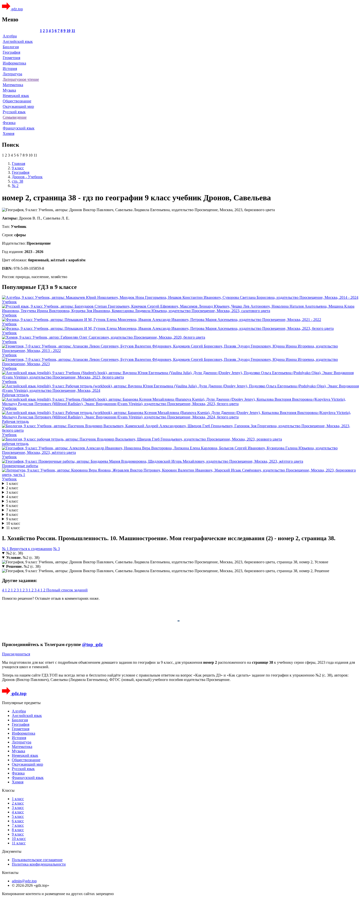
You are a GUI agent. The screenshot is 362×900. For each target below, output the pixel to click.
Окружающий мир (18, 106)
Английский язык (18, 41)
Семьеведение (15, 117)
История (10, 68)
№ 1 (6, 549)
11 (73, 31)
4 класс (12, 497)
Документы (11, 851)
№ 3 (56, 549)
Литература (12, 74)
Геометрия (11, 58)
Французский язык (18, 128)
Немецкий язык (16, 96)
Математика (13, 85)
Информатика (14, 63)
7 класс (12, 510)
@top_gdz (92, 644)
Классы (8, 790)
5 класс (12, 501)
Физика (9, 123)
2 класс (12, 488)
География (11, 52)
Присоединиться (16, 654)
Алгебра (10, 36)
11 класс (13, 528)
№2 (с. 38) (14, 553)
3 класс (12, 492)
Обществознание (17, 101)
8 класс (12, 514)
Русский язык (14, 112)
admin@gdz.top (24, 881)
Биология (11, 47)
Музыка (9, 90)
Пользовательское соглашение (37, 860)
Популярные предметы (21, 703)
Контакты (10, 872)
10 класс (13, 523)
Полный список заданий (67, 590)
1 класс (12, 483)
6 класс (12, 506)
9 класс (12, 519)
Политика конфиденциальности (39, 864)
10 (68, 31)
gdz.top (16, 9)
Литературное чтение (21, 79)
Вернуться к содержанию (31, 549)
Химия (8, 133)
